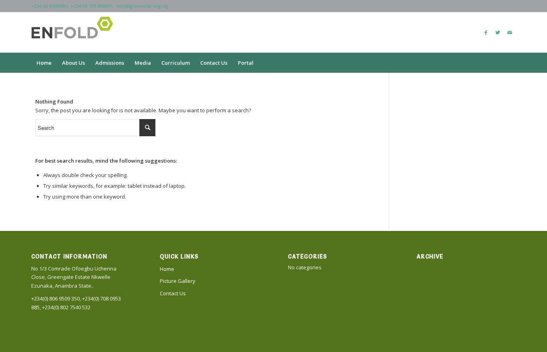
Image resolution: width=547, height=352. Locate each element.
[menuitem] (44, 63)
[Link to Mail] (510, 32)
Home (167, 268)
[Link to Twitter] (498, 32)
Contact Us (173, 293)
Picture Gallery (177, 280)
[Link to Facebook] (486, 32)
